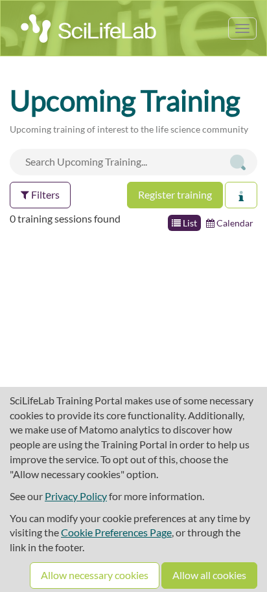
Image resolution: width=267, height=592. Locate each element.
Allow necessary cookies (94, 575)
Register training (175, 194)
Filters (44, 194)
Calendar (234, 222)
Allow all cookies (209, 575)
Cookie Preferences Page (116, 532)
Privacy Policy (76, 496)
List (189, 222)
